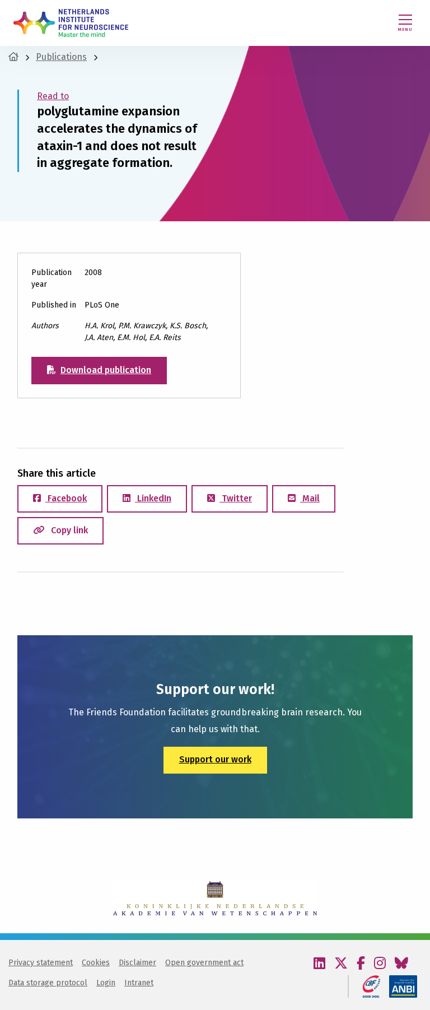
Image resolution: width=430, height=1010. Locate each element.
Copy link (68, 530)
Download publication (105, 370)
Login (105, 983)
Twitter (235, 498)
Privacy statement (40, 962)
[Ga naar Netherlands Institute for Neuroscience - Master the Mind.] (13, 57)
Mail (310, 498)
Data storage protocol (47, 983)
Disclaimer (137, 962)
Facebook (66, 498)
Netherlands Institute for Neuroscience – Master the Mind (70, 23)
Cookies (96, 962)
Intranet (138, 983)
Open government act (204, 962)
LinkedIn (153, 498)
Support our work (215, 759)
